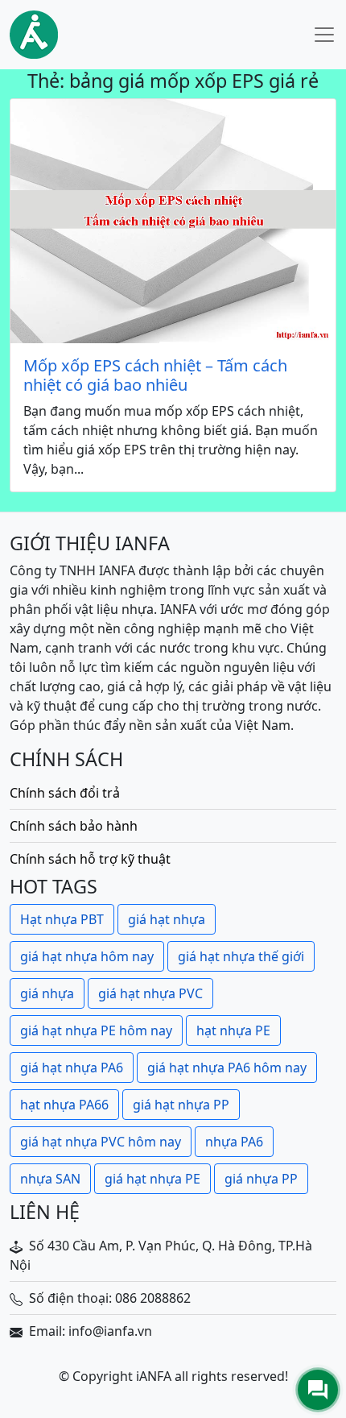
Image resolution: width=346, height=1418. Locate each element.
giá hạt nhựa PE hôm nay (96, 1030)
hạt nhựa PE (233, 1030)
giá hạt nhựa (166, 919)
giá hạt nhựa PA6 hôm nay (227, 1067)
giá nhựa (47, 993)
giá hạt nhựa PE (152, 1179)
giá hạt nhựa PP (181, 1104)
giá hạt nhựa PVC (150, 993)
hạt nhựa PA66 (64, 1104)
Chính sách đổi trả (65, 793)
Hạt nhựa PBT (62, 919)
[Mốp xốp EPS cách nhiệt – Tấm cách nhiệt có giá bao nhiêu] (173, 221)
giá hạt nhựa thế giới (241, 956)
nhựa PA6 (234, 1142)
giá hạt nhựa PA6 (71, 1067)
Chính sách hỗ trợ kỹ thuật (90, 859)
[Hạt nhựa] (34, 34)
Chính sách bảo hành (74, 826)
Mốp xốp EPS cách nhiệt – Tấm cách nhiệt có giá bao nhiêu (155, 375)
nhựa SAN (50, 1179)
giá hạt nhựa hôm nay (87, 956)
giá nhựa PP (261, 1179)
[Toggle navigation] (324, 35)
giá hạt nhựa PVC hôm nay (100, 1142)
